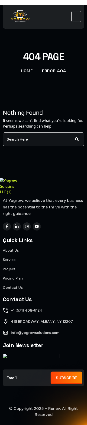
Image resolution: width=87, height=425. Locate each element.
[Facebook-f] (7, 226)
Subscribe (66, 377)
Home (27, 70)
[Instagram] (27, 226)
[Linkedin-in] (17, 226)
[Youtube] (37, 226)
